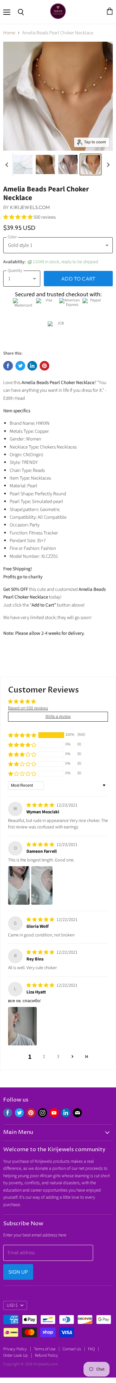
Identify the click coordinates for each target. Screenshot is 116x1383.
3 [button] (58, 1056)
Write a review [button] (58, 716)
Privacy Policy (15, 1349)
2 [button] (44, 1056)
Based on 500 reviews (28, 708)
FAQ (91, 1349)
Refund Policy (46, 1355)
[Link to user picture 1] (19, 885)
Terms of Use (44, 1349)
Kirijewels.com (30, 207)
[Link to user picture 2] (42, 885)
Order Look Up (15, 1355)
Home (9, 33)
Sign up (18, 1272)
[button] (18, 217)
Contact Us (72, 1349)
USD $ (12, 1305)
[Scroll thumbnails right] (107, 165)
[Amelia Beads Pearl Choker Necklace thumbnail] (23, 164)
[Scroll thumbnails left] (8, 165)
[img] (40, 805)
